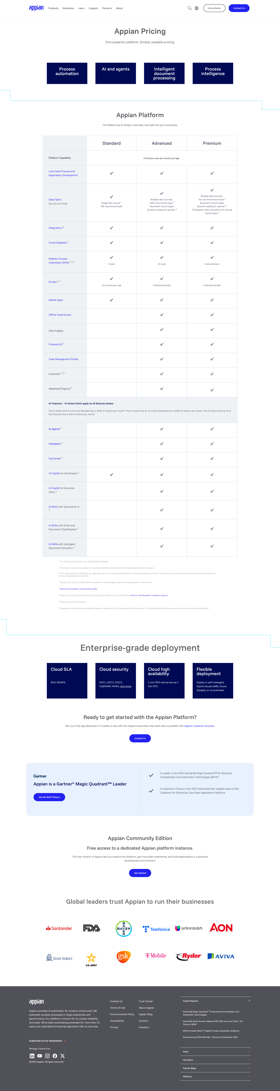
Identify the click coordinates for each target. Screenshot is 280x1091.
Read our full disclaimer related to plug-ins (149, 595)
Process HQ (55, 344)
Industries (68, 8)
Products (53, 8)
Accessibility (117, 1020)
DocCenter (55, 458)
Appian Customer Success (199, 725)
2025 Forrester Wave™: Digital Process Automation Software (211, 1030)
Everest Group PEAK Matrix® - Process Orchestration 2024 (210, 1037)
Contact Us (116, 1001)
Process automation (67, 71)
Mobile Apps (56, 300)
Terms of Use (117, 1007)
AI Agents (54, 428)
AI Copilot (54, 473)
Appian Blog (145, 1014)
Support (93, 8)
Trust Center (146, 1001)
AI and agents (115, 69)
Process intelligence (213, 71)
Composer (55, 443)
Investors (144, 1027)
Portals (53, 281)
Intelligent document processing (164, 73)
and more (125, 686)
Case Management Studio (63, 359)
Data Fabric (55, 199)
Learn (81, 8)
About (119, 8)
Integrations (55, 227)
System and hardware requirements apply (78, 589)
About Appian (146, 1007)
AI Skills (53, 506)
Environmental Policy (122, 1014)
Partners (107, 8)
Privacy (114, 1027)
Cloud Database (58, 242)
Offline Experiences (60, 314)
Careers (143, 1020)
